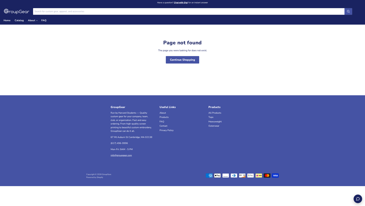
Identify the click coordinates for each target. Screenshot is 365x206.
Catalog (19, 20)
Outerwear (213, 125)
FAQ (43, 20)
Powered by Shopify (94, 177)
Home (7, 20)
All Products (214, 112)
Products (164, 117)
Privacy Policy (167, 130)
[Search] (348, 11)
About (32, 20)
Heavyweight (215, 121)
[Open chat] (358, 199)
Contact (163, 125)
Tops (210, 117)
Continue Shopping (182, 60)
